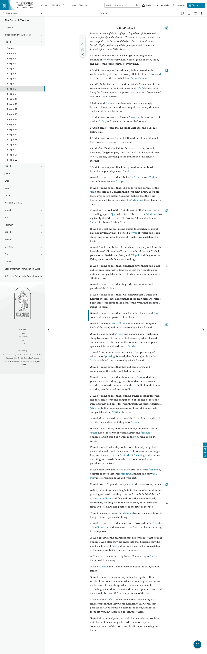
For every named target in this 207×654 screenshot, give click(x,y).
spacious (147, 432)
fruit (152, 177)
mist (140, 377)
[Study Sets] (183, 13)
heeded (155, 556)
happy (120, 181)
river (134, 233)
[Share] (82, 54)
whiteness (137, 200)
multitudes (126, 513)
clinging (95, 408)
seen (134, 78)
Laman (111, 103)
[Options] (201, 13)
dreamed (156, 74)
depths (158, 523)
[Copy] (82, 49)
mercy (94, 156)
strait (120, 334)
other (94, 432)
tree (137, 177)
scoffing (126, 474)
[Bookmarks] (189, 13)
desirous (152, 214)
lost (131, 389)
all (133, 484)
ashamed (137, 422)
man (132, 117)
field (126, 171)
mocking (140, 455)
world (132, 346)
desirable (96, 222)
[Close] (82, 38)
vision (143, 78)
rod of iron (118, 323)
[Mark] (82, 44)
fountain (103, 527)
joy (113, 214)
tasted (119, 469)
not (156, 313)
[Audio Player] (197, 644)
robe (102, 121)
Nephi (141, 88)
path (93, 360)
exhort (111, 599)
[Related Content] (195, 13)
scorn (116, 546)
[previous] (49, 330)
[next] (203, 330)
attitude (125, 455)
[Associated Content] (166, 28)
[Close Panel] (41, 13)
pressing (110, 356)
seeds (107, 59)
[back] (3, 13)
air (136, 437)
